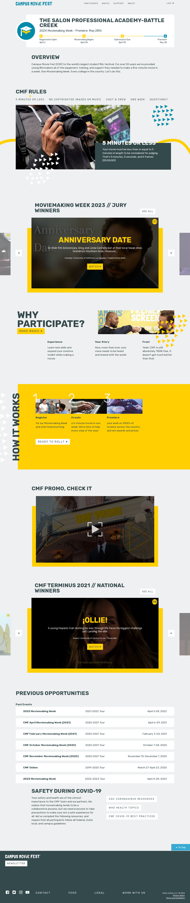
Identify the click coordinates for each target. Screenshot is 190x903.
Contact (43, 892)
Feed (72, 892)
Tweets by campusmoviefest (107, 856)
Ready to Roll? (51, 441)
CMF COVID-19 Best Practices (132, 816)
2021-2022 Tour (95, 711)
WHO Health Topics (124, 807)
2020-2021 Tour (95, 722)
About (131, 3)
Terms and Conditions (175, 898)
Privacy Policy (179, 895)
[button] (18, 253)
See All (147, 211)
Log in (170, 3)
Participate (91, 3)
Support (118, 3)
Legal (100, 892)
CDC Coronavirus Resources (132, 799)
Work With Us (133, 892)
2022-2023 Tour (95, 778)
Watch (105, 3)
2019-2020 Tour (95, 767)
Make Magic (29, 331)
